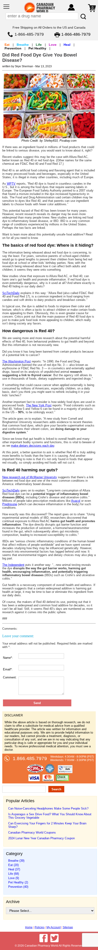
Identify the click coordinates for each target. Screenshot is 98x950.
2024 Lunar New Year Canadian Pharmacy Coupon (41, 838)
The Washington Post (16, 361)
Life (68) (13, 873)
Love (53, 44)
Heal (67, 44)
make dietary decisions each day (32, 445)
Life (39, 44)
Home (29, 927)
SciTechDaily (11, 293)
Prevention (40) (18, 886)
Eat (7, 44)
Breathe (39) (16, 860)
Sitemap (68, 927)
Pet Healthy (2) (18, 882)
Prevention (13, 48)
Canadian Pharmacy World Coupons (32, 832)
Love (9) (13, 878)
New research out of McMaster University (29, 477)
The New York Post (39, 405)
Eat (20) (13, 865)
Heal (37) (14, 869)
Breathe (23, 44)
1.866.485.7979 (30, 758)
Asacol (75, 500)
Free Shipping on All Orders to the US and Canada (49, 27)
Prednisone (9, 504)
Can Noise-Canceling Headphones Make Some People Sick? (48, 808)
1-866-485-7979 (29, 34)
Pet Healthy (37, 48)
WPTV (11, 183)
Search (56, 789)
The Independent (13, 565)
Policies (39, 927)
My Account (53, 927)
